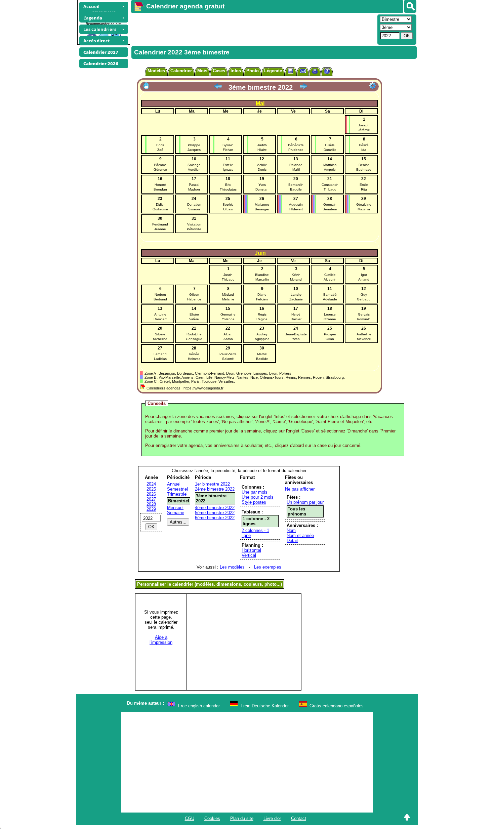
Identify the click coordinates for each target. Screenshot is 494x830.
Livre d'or (272, 818)
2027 (151, 499)
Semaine (175, 512)
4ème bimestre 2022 (215, 507)
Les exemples (267, 567)
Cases (219, 70)
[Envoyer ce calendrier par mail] (302, 71)
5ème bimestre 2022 (215, 512)
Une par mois (254, 492)
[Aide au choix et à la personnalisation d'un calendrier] (327, 72)
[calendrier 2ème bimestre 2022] (218, 87)
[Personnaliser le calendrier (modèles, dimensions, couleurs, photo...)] (373, 86)
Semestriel (177, 489)
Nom (291, 530)
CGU (189, 818)
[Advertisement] (253, 29)
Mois (202, 70)
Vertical (249, 555)
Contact (298, 818)
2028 (151, 504)
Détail (292, 540)
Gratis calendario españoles (337, 705)
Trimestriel (177, 494)
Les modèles (232, 567)
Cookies (212, 818)
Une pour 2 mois (258, 497)
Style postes (254, 502)
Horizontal (251, 550)
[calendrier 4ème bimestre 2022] (303, 87)
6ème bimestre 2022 (215, 517)
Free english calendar (199, 705)
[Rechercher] (410, 6)
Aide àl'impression (161, 640)
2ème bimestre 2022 (215, 489)
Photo (252, 70)
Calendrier (181, 70)
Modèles (156, 70)
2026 (151, 494)
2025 (151, 489)
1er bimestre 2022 (212, 484)
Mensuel (175, 507)
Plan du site (241, 818)
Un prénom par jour (305, 502)
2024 (151, 484)
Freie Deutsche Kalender (265, 705)
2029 (151, 509)
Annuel (173, 484)
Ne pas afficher (300, 489)
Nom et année (300, 535)
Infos (236, 70)
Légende (273, 70)
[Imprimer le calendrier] (315, 72)
